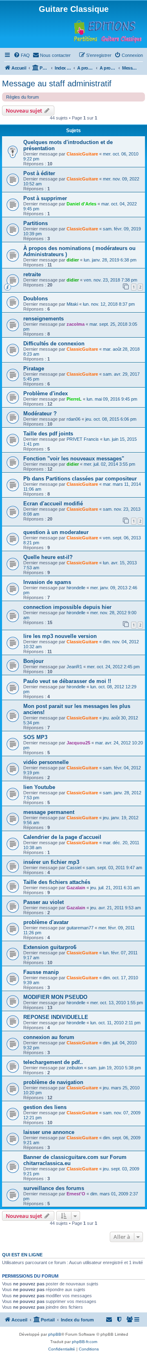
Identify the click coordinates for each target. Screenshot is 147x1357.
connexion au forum (48, 1037)
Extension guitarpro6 (49, 947)
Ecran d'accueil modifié (53, 503)
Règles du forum (22, 97)
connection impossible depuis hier (67, 607)
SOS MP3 (35, 737)
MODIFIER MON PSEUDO (55, 997)
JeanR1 (74, 666)
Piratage (33, 368)
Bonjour (33, 661)
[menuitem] (21, 55)
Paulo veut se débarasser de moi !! (67, 681)
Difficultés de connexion (54, 343)
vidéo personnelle (46, 762)
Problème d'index (45, 393)
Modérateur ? (40, 413)
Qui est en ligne (22, 1254)
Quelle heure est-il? (48, 557)
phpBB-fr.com (84, 1341)
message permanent (48, 812)
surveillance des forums (53, 1188)
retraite (32, 274)
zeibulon (75, 1067)
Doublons (35, 298)
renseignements (43, 319)
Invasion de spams (47, 582)
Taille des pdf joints (48, 434)
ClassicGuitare (82, 153)
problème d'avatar (46, 922)
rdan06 (73, 419)
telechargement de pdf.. (53, 1062)
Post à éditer (39, 173)
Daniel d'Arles (81, 203)
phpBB (54, 1334)
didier (73, 259)
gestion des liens (45, 1107)
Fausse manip (41, 972)
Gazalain (76, 887)
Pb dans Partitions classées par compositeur (80, 479)
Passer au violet (43, 902)
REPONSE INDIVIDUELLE (55, 1017)
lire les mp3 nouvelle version (60, 636)
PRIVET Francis (83, 439)
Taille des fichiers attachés (56, 882)
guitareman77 (80, 927)
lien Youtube (39, 787)
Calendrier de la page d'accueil (62, 837)
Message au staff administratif (56, 83)
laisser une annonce (48, 1132)
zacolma (76, 324)
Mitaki (72, 304)
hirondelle (76, 587)
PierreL (74, 399)
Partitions (35, 223)
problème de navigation (53, 1082)
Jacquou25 (78, 742)
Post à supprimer (45, 198)
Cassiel (74, 867)
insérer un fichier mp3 (51, 862)
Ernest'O (76, 1193)
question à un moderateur (56, 532)
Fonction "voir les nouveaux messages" (73, 458)
